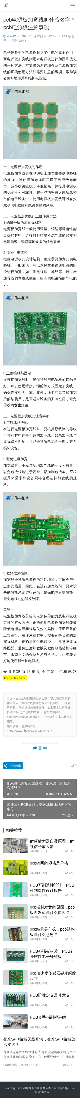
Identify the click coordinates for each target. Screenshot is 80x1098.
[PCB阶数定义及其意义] (15, 999)
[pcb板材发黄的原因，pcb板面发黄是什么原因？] (15, 911)
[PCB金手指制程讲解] (15, 1021)
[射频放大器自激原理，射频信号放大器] (15, 845)
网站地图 (59, 1088)
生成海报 (14, 765)
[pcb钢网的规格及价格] (15, 867)
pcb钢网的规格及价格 (49, 862)
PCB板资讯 (10, 1064)
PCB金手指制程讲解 (48, 1017)
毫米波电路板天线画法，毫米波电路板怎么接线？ (39, 1041)
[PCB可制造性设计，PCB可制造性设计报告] (15, 889)
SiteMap (48, 1088)
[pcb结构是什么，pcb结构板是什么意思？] (15, 933)
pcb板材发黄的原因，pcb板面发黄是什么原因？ (52, 909)
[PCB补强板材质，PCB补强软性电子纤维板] (15, 955)
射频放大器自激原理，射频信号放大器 (52, 843)
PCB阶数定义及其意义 (50, 995)
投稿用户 (9, 36)
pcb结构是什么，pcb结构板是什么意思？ (52, 931)
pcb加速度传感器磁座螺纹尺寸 (53, 975)
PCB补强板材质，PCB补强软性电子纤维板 (52, 953)
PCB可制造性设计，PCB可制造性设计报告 (52, 887)
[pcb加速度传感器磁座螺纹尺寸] (15, 977)
